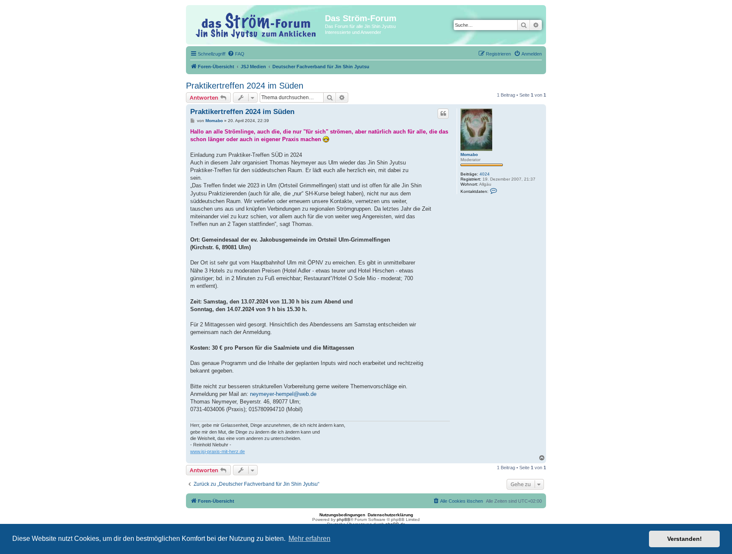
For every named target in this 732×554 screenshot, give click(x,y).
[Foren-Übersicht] (256, 24)
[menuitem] (235, 54)
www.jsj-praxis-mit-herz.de (217, 451)
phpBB (343, 519)
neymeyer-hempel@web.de (283, 394)
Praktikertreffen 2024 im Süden (244, 85)
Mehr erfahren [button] (309, 538)
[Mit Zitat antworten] (443, 114)
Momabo (469, 154)
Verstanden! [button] (684, 538)
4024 (485, 174)
